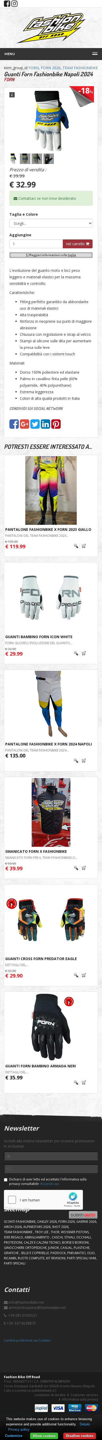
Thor (55, 1232)
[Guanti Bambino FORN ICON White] (51, 597)
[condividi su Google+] (24, 426)
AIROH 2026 (13, 1227)
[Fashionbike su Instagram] (14, 4)
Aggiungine (20, 234)
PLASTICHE (81, 1247)
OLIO (91, 1253)
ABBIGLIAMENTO (37, 1237)
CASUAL (66, 1247)
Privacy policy (19, 1429)
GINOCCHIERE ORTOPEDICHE (25, 1247)
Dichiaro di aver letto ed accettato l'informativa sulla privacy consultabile (48, 1181)
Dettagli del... (16, 965)
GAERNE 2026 (86, 1221)
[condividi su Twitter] (35, 426)
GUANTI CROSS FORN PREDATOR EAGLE (41, 958)
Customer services (84, 1395)
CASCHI (57, 1237)
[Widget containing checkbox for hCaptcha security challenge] (43, 1200)
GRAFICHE (11, 1253)
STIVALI (69, 1237)
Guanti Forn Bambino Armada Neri (40, 1065)
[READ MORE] (80, 546)
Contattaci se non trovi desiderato (46, 198)
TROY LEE (42, 1232)
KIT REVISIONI (55, 1258)
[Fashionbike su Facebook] (7, 4)
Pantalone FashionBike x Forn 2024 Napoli (48, 744)
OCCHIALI (83, 1237)
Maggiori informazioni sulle (52, 255)
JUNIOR (53, 1247)
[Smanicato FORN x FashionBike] (51, 812)
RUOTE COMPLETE (31, 1258)
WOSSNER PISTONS (75, 1232)
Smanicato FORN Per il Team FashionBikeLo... (41, 857)
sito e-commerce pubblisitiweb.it (30, 1390)
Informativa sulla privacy (80, 1399)
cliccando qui (49, 1184)
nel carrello (76, 243)
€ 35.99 (13, 1077)
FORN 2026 (50, 67)
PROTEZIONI (13, 1242)
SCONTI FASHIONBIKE (20, 1221)
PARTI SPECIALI (14, 1263)
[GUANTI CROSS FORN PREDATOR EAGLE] (51, 919)
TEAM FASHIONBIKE (80, 67)
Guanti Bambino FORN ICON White (38, 636)
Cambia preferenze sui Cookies (27, 1340)
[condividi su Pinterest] (56, 426)
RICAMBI (10, 1258)
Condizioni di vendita (49, 1395)
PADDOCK (58, 1253)
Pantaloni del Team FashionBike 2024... (37, 750)
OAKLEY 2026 (47, 1221)
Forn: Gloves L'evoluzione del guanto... (38, 643)
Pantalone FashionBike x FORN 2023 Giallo (48, 529)
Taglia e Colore (23, 214)
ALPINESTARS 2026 (36, 1227)
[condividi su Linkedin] (45, 426)
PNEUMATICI (76, 1253)
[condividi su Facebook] (14, 426)
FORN (34, 67)
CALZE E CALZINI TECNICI (42, 1242)
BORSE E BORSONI (75, 1242)
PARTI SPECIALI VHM (81, 1258)
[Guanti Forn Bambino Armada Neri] (51, 1027)
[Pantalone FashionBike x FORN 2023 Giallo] (51, 490)
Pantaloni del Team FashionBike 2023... (37, 535)
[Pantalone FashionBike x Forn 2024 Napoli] (51, 705)
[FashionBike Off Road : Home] (51, 28)
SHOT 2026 (60, 1227)
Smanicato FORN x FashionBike (36, 851)
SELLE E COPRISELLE (35, 1253)
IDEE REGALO (13, 1237)
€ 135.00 (15, 755)
